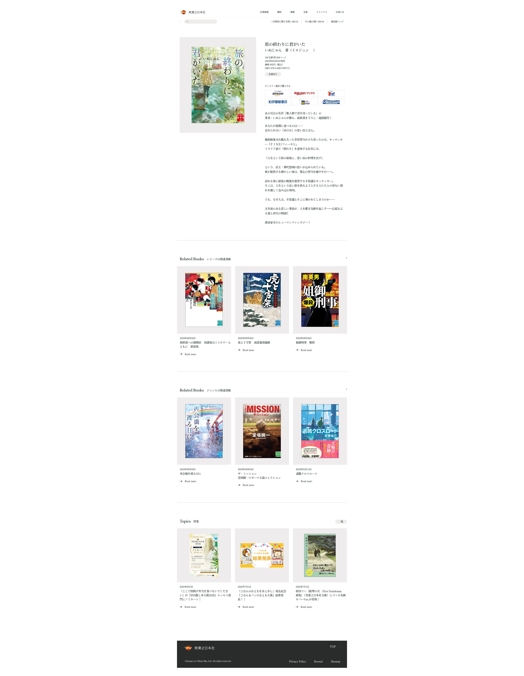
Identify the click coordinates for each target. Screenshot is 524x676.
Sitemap (335, 661)
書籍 (292, 12)
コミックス (321, 12)
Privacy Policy (297, 661)
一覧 (341, 521)
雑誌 (279, 12)
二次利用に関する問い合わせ (284, 21)
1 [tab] (346, 258)
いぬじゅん (273, 50)
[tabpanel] (204, 311)
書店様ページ (337, 21)
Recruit (318, 661)
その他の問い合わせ (314, 21)
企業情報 (264, 12)
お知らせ (340, 12)
